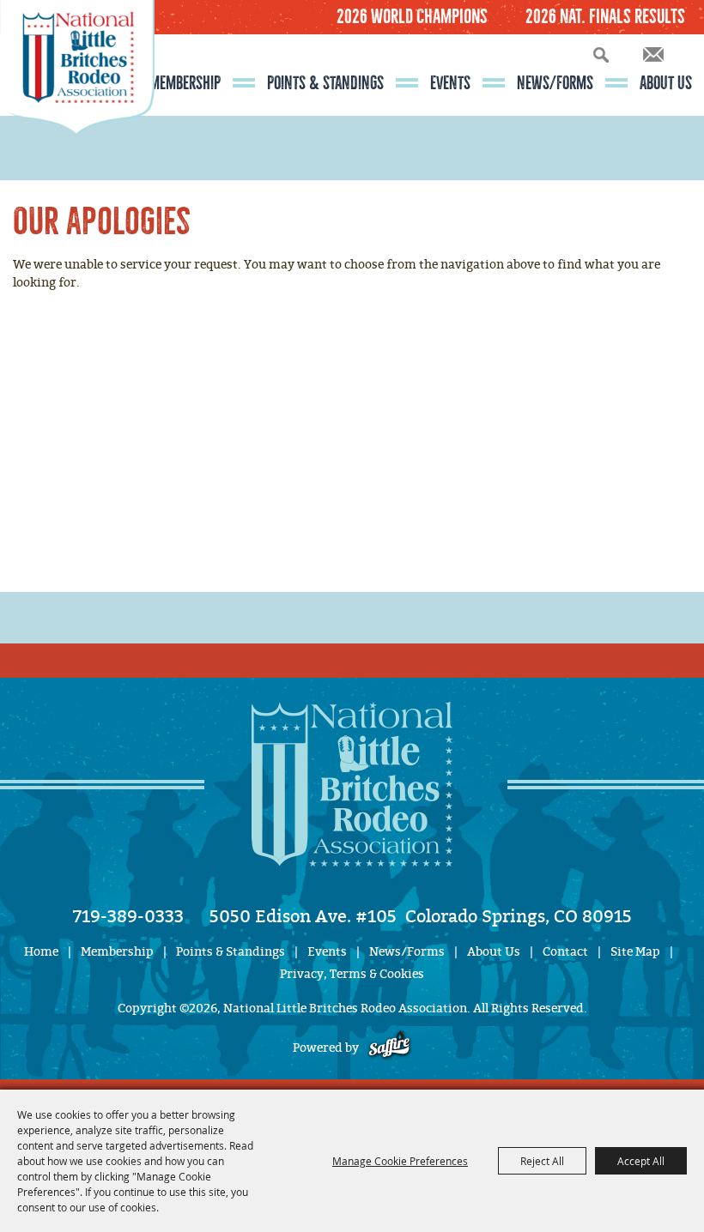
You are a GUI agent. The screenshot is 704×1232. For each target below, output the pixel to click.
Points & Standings (325, 83)
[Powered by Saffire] (389, 1048)
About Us (666, 83)
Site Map (635, 952)
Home (41, 952)
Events (450, 83)
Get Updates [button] (653, 54)
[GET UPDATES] (653, 55)
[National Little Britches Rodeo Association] (77, 98)
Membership (185, 83)
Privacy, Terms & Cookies (352, 974)
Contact (565, 952)
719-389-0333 (128, 916)
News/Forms (555, 83)
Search (601, 54)
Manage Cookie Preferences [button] (400, 1161)
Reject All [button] (542, 1161)
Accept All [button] (641, 1161)
